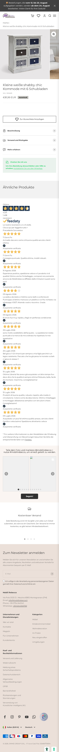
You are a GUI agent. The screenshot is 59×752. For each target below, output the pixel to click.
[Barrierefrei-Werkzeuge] (47, 749)
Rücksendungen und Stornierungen (12, 696)
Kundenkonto (9, 640)
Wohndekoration (39, 628)
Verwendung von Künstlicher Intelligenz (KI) (14, 704)
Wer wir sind (8, 622)
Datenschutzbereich (11, 674)
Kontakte (7, 627)
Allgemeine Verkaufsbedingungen (12, 680)
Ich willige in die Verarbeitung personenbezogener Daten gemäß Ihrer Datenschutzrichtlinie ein (28, 582)
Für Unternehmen (11, 636)
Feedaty (28, 440)
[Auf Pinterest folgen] (19, 717)
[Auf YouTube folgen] (27, 717)
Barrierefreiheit (9, 691)
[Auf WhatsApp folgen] (34, 717)
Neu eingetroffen (39, 637)
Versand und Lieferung (12, 658)
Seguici (29, 496)
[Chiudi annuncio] (55, 6)
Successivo (18, 230)
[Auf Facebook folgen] (5, 717)
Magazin (6, 631)
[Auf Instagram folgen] (12, 717)
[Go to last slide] (6, 473)
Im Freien (36, 633)
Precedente (8, 230)
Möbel (35, 619)
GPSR (5, 686)
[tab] (18, 489)
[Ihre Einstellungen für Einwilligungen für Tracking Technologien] (54, 749)
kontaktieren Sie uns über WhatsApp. (28, 168)
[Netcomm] (43, 716)
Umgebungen (38, 642)
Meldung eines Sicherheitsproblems (12, 668)
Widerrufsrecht (9, 663)
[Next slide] (52, 473)
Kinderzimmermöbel (41, 624)
